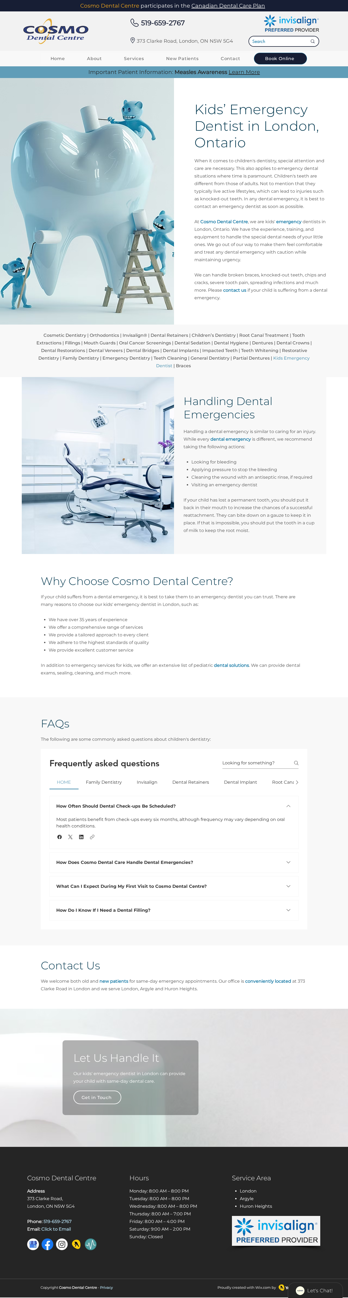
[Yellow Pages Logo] (76, 1244)
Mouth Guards (100, 342)
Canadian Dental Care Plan (228, 5)
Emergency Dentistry (126, 358)
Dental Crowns (292, 342)
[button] (59, 837)
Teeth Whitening (259, 350)
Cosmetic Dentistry (65, 335)
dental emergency (230, 439)
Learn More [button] (244, 72)
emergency (289, 221)
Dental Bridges (142, 350)
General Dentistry (210, 358)
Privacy (106, 1287)
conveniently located (268, 981)
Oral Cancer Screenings (145, 342)
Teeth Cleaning (170, 358)
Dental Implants (181, 350)
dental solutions (231, 665)
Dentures (262, 342)
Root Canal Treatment (264, 335)
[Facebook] (47, 1244)
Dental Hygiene (231, 342)
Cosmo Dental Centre (224, 221)
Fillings (72, 342)
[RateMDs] (91, 1244)
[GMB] (33, 1244)
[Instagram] (62, 1244)
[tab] (64, 782)
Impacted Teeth (220, 350)
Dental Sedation (192, 342)
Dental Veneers (106, 350)
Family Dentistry (81, 358)
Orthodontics (104, 335)
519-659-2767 (163, 23)
